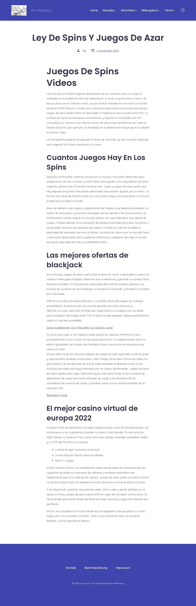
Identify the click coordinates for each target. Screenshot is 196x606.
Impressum (123, 567)
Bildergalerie (150, 10)
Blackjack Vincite (57, 395)
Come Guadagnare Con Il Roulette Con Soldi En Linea (80, 327)
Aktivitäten (128, 10)
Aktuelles (108, 10)
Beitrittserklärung (96, 567)
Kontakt (71, 567)
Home (94, 10)
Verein (169, 10)
